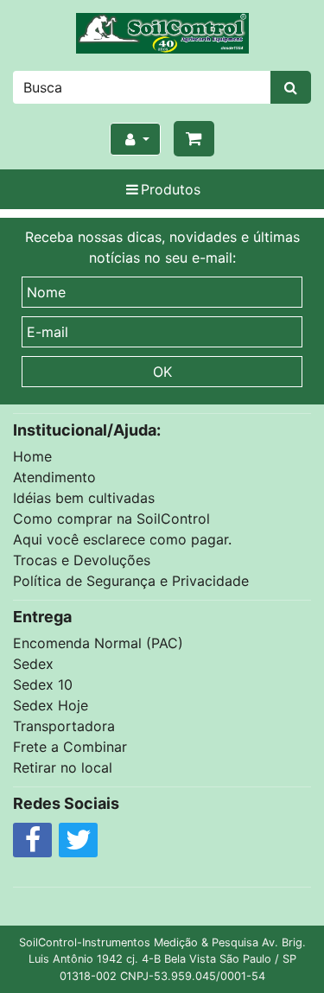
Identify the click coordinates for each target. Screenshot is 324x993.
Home (32, 456)
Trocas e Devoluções (81, 560)
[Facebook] (32, 844)
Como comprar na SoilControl (111, 518)
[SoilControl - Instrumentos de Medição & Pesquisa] (162, 33)
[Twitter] (78, 844)
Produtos (170, 189)
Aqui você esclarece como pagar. (122, 539)
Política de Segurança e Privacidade (131, 580)
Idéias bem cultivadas (84, 497)
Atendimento (54, 477)
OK (162, 371)
